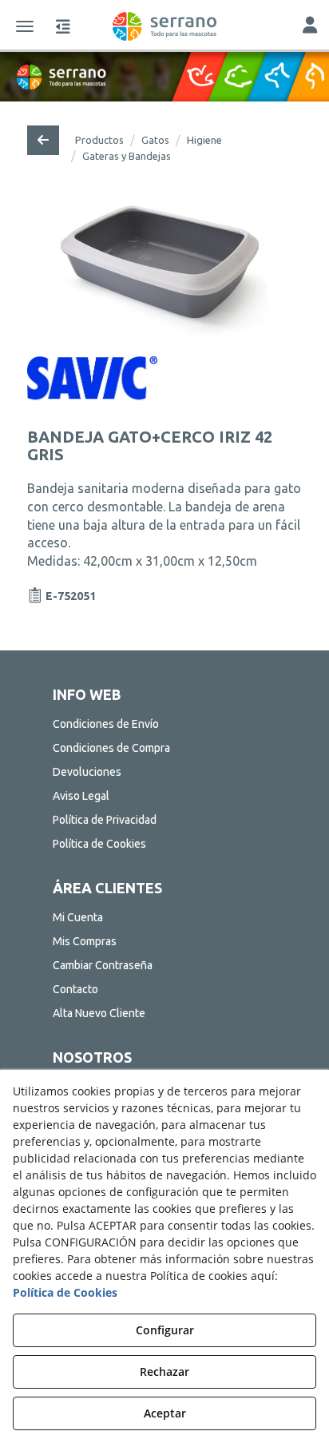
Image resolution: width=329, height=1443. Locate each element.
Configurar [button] (165, 1330)
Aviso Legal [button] (81, 795)
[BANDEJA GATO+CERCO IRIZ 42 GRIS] (164, 272)
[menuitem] (165, 724)
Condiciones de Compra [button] (111, 747)
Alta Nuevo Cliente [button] (99, 1013)
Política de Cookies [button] (99, 843)
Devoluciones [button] (87, 771)
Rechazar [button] (164, 1371)
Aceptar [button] (165, 1413)
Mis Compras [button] (85, 941)
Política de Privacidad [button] (105, 819)
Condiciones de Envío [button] (106, 724)
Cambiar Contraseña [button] (103, 965)
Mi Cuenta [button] (78, 917)
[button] (164, 26)
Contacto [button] (75, 989)
